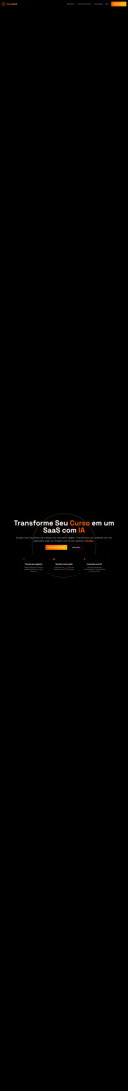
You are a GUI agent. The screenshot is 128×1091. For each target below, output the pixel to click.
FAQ (106, 4)
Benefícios (70, 4)
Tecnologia (98, 4)
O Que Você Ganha (84, 4)
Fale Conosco (119, 4)
